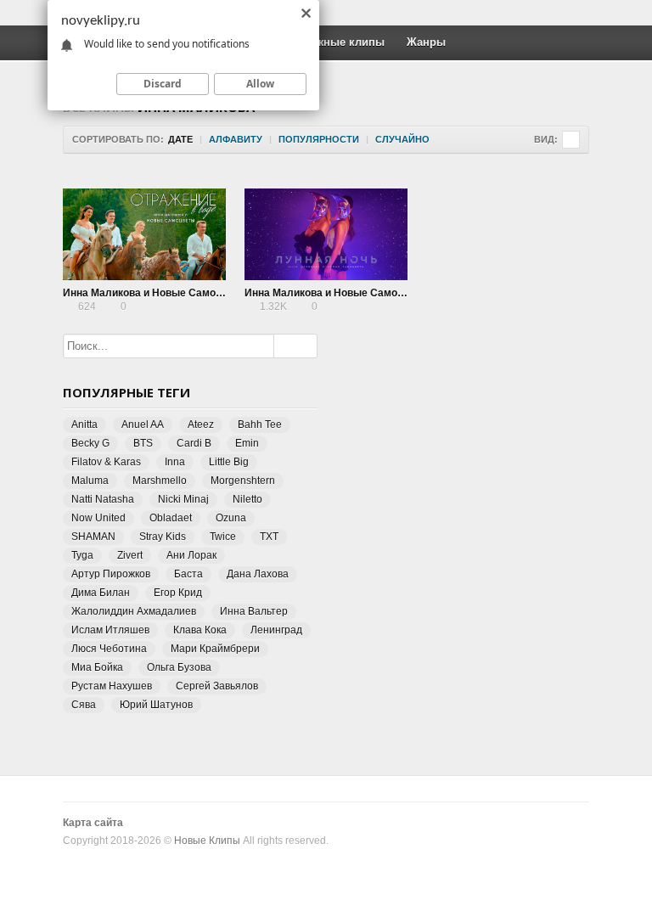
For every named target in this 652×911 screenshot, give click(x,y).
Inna (175, 462)
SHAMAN (93, 537)
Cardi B (194, 443)
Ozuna (231, 518)
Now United (98, 518)
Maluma (90, 480)
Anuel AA (142, 424)
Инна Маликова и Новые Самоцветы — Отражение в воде (208, 293)
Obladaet (170, 518)
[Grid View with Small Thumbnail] (571, 140)
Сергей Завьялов (217, 686)
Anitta (84, 424)
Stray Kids (162, 537)
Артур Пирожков (110, 574)
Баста (188, 574)
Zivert (130, 555)
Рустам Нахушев (111, 686)
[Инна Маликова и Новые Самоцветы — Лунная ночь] (326, 234)
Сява (83, 705)
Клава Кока (200, 630)
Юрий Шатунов (156, 705)
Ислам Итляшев (110, 630)
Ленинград (276, 630)
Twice (223, 537)
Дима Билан (100, 593)
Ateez (201, 424)
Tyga (82, 555)
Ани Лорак (191, 555)
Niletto (247, 499)
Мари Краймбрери (215, 649)
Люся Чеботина (109, 649)
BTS (143, 443)
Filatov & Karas (106, 462)
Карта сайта (93, 823)
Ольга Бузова (179, 667)
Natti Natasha (102, 499)
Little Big (229, 462)
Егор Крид (178, 593)
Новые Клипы (207, 840)
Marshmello (159, 480)
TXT (269, 537)
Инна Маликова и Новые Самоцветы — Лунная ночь (375, 293)
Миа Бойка (97, 667)
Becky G (90, 443)
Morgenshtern (243, 480)
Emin (247, 443)
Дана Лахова (258, 574)
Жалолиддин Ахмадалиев (133, 611)
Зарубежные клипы (331, 42)
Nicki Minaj (183, 499)
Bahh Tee (260, 424)
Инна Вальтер (254, 611)
